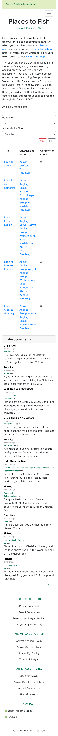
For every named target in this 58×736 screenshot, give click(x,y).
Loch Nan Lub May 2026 (18, 388)
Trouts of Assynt (29, 659)
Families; (24, 172)
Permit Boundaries (29, 612)
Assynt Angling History (29, 624)
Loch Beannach (10, 565)
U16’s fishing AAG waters (19, 417)
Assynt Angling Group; (27, 199)
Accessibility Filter (13, 128)
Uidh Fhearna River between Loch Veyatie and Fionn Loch (29, 468)
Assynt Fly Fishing (29, 653)
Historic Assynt (29, 694)
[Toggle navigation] (49, 13)
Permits (8, 367)
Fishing (8, 486)
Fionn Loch (8, 493)
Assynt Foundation (29, 688)
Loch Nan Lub (10, 395)
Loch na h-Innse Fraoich (8, 265)
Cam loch (9, 515)
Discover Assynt (29, 675)
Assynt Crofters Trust (29, 647)
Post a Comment (29, 606)
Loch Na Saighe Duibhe (14, 540)
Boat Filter (8, 117)
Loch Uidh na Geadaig (9, 309)
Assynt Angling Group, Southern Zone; (24, 188)
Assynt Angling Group (29, 640)
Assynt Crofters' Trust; (24, 165)
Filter (51, 140)
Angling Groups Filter (14, 106)
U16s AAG (10, 345)
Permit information (41, 49)
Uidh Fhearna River (15, 461)
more (51, 584)
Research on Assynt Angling (29, 618)
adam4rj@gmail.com (20, 710)
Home (19, 28)
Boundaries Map (35, 56)
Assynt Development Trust (29, 682)
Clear (42, 140)
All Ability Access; (26, 247)
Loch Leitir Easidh (8, 221)
